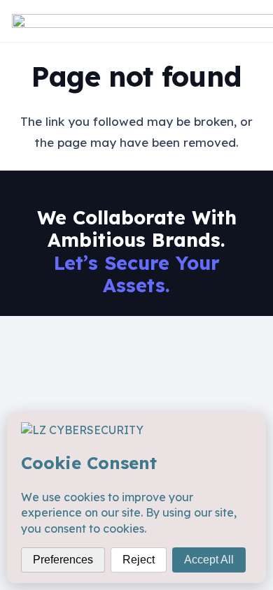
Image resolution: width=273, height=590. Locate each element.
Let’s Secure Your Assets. (137, 274)
